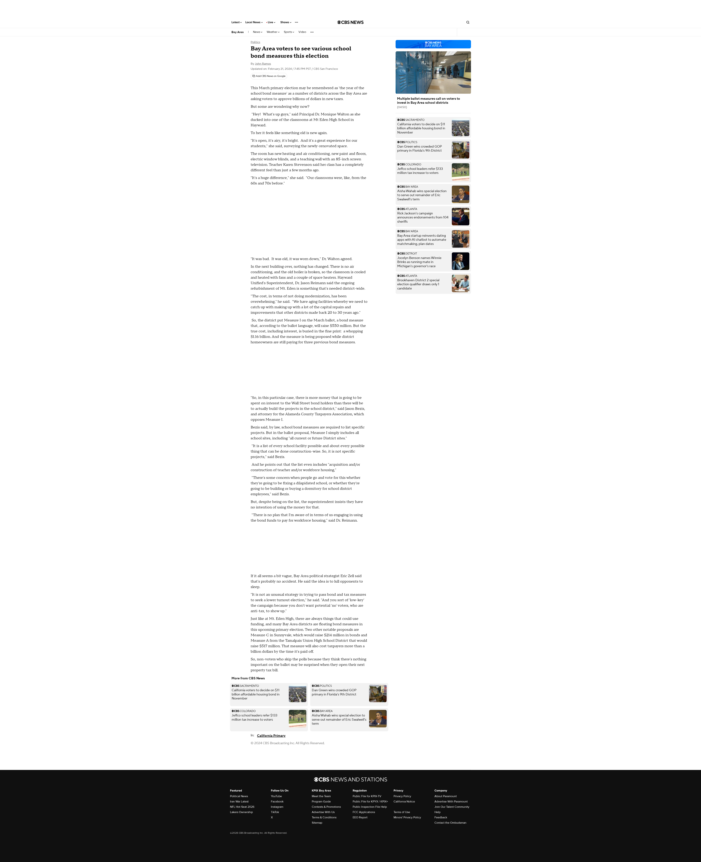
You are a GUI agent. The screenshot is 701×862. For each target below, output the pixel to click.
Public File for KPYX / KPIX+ (370, 801)
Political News (239, 796)
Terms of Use (402, 812)
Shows (285, 22)
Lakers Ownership (241, 812)
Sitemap (317, 822)
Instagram (277, 806)
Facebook (277, 801)
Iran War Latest (239, 801)
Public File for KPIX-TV (367, 796)
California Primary (271, 736)
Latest (235, 22)
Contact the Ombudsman (450, 822)
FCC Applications (364, 812)
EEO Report (360, 817)
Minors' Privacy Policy (407, 817)
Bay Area (237, 32)
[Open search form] (468, 22)
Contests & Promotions (326, 806)
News (257, 32)
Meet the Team (321, 796)
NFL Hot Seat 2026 (242, 806)
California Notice (404, 801)
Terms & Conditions (324, 817)
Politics (255, 42)
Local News (253, 22)
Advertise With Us (323, 812)
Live (271, 22)
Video (302, 32)
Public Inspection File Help (370, 806)
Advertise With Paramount (451, 801)
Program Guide (321, 801)
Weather (272, 32)
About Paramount (445, 796)
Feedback (440, 817)
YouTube (276, 796)
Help (437, 812)
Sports (288, 32)
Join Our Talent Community (451, 806)
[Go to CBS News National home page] (350, 22)
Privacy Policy (402, 796)
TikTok (275, 812)
